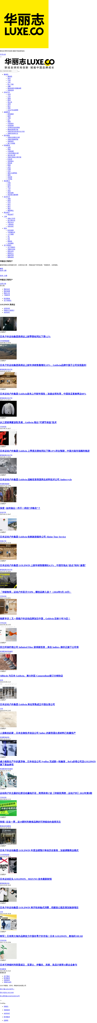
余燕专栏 (11, 226)
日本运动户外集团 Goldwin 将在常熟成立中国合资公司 (27, 704)
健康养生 (11, 210)
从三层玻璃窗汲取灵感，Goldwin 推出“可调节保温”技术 (28, 422)
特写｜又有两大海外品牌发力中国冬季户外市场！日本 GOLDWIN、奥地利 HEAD (41, 936)
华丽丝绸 (11, 90)
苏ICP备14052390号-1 (7, 989)
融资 (9, 116)
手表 (9, 80)
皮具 (9, 167)
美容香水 (7, 181)
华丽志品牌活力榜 (14, 137)
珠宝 (9, 78)
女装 (9, 147)
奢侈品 (6, 74)
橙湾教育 (7, 978)
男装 (9, 149)
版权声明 (11, 255)
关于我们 (7, 976)
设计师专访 (11, 220)
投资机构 (11, 125)
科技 (5, 228)
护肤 (9, 183)
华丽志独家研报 (13, 139)
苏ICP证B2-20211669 (7, 992)
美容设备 (11, 193)
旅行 (9, 206)
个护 (9, 189)
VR (9, 239)
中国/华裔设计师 (13, 153)
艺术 (9, 202)
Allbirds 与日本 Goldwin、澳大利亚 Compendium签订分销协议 (31, 676)
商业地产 (7, 212)
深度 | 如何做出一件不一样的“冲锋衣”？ (20, 508)
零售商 (10, 163)
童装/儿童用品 (12, 173)
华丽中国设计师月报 (14, 157)
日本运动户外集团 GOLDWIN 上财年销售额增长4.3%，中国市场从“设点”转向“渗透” (43, 565)
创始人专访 (11, 218)
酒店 (9, 208)
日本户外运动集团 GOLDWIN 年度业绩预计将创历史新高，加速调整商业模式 (39, 850)
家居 (9, 200)
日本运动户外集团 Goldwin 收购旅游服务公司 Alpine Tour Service (33, 537)
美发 (9, 191)
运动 (9, 94)
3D (8, 236)
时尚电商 (11, 230)
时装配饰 (7, 145)
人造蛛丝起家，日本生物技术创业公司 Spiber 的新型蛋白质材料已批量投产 (38, 733)
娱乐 (9, 204)
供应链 (10, 177)
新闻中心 (11, 253)
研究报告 (7, 135)
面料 (9, 175)
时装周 (10, 159)
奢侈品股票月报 (13, 129)
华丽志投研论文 (13, 133)
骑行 (9, 106)
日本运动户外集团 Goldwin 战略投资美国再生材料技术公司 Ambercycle (36, 479)
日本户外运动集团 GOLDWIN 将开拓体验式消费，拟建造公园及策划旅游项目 (39, 907)
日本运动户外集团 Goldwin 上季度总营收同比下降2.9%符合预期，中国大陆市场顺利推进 (45, 451)
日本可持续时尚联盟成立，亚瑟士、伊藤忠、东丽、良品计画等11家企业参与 (38, 965)
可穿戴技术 (11, 232)
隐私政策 (11, 257)
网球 (9, 100)
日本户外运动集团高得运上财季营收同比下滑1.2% (25, 336)
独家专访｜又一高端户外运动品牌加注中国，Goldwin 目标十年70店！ (35, 618)
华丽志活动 (11, 249)
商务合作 (11, 251)
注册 (4, 270)
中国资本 (11, 123)
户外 (9, 96)
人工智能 (11, 234)
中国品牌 (11, 151)
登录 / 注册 (3, 275)
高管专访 (11, 222)
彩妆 (9, 185)
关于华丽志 (7, 245)
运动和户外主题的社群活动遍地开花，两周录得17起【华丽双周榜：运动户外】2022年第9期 (46, 793)
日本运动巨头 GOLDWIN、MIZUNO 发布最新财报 (26, 879)
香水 (9, 187)
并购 (9, 118)
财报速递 (11, 114)
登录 (1, 270)
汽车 (9, 82)
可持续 (10, 179)
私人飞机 (11, 84)
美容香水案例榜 (13, 195)
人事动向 (11, 224)
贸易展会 (11, 161)
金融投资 (7, 112)
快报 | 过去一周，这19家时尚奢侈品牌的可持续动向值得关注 (30, 822)
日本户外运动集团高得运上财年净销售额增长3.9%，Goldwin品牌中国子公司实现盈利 (43, 365)
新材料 (10, 241)
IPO (9, 120)
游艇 (9, 86)
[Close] (1, 1000)
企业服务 (11, 243)
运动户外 (7, 92)
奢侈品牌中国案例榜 (14, 88)
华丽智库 (11, 141)
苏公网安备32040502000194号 (10, 996)
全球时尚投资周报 (14, 127)
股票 (9, 121)
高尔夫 (10, 102)
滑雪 (9, 104)
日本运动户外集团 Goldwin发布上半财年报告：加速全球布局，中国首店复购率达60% (43, 394)
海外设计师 (11, 155)
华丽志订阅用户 (9, 310)
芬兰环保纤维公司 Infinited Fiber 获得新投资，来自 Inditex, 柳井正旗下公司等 (39, 647)
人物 (5, 216)
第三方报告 (11, 143)
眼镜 (9, 165)
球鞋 (9, 108)
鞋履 (9, 169)
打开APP (3, 54)
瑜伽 (9, 98)
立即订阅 (3, 283)
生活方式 (7, 196)
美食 (9, 198)
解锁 (1, 268)
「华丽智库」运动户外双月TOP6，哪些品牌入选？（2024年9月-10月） (35, 592)
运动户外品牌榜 (13, 110)
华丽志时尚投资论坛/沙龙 (16, 131)
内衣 (9, 171)
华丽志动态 (7, 982)
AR (9, 238)
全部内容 (7, 308)
